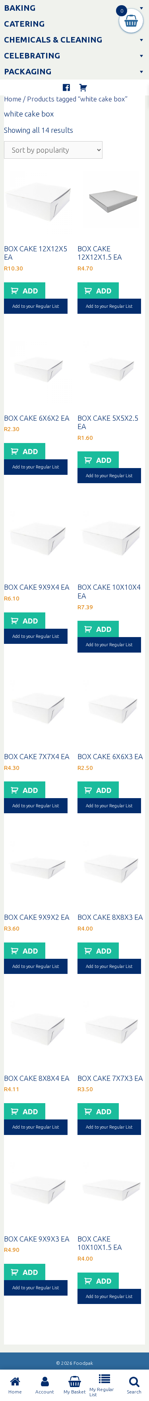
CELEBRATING (32, 55)
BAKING (19, 7)
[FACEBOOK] (66, 87)
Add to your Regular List (35, 306)
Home (12, 99)
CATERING (24, 23)
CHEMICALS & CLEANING (53, 39)
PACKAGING (27, 71)
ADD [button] (30, 291)
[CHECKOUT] (83, 87)
